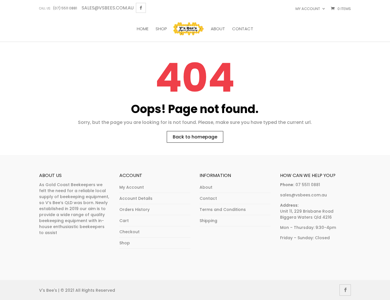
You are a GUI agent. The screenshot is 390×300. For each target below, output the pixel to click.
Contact (242, 29)
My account (307, 8)
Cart (124, 221)
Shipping (208, 221)
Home (142, 29)
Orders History (134, 209)
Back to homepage (195, 137)
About (218, 29)
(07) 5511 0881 (58, 8)
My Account (131, 187)
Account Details (135, 198)
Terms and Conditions (223, 209)
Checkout (129, 232)
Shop (161, 29)
